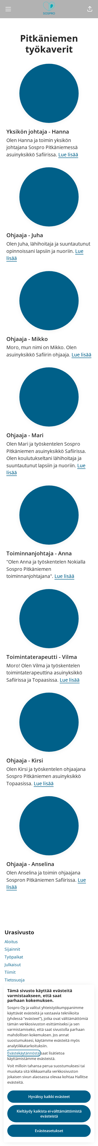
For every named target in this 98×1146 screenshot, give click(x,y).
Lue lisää (68, 154)
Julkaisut (13, 964)
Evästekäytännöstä (23, 1053)
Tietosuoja (15, 980)
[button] (89, 9)
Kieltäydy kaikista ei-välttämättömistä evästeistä (49, 1114)
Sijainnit (12, 949)
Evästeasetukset (49, 1130)
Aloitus (11, 941)
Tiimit (10, 972)
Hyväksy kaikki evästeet (49, 1096)
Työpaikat (14, 957)
